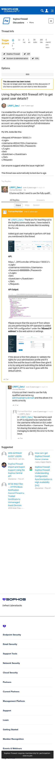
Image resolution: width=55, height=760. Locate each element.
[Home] (14, 10)
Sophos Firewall (13, 54)
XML (37, 58)
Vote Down (7, 379)
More (31, 22)
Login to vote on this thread (13, 43)
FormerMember (15, 190)
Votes (27, 205)
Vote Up (4, 379)
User (46, 10)
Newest (36, 205)
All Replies (14, 200)
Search (42, 10)
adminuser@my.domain (23, 397)
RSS (27, 74)
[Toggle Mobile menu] (51, 10)
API (28, 54)
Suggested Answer (7, 42)
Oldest (18, 205)
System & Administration (17, 58)
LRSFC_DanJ (14, 105)
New (51, 20)
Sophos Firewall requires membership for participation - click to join (27, 754)
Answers (41, 200)
